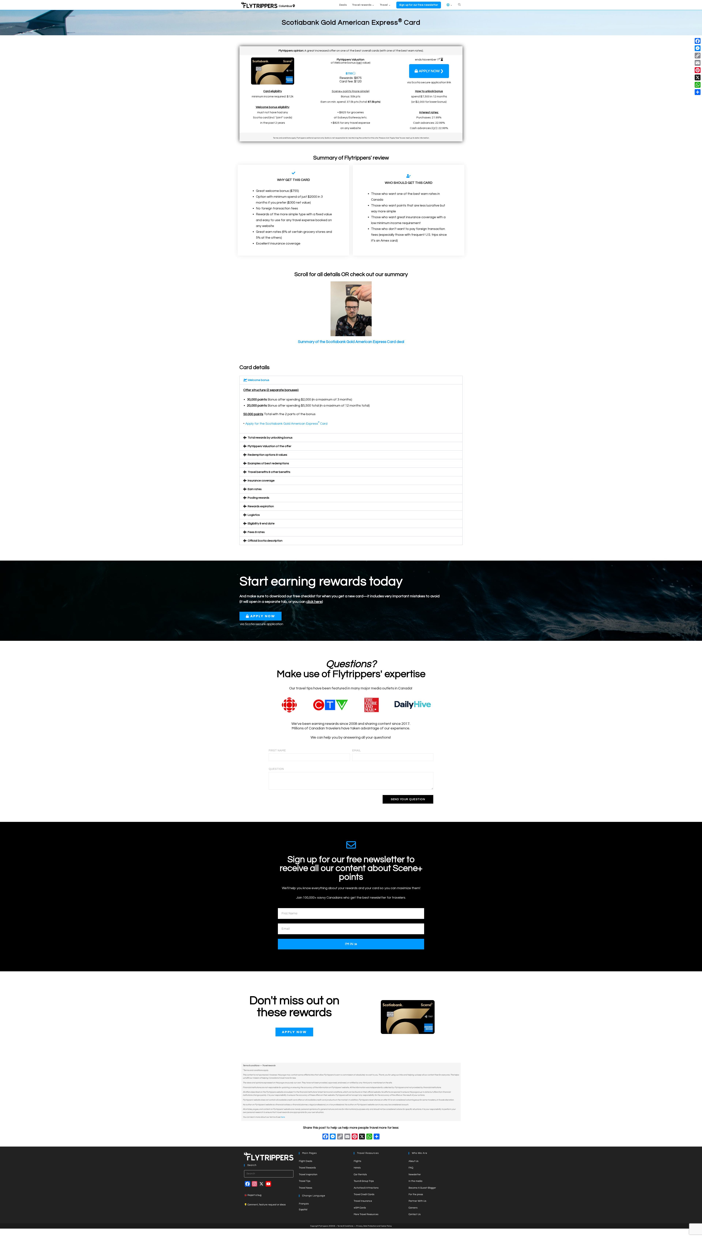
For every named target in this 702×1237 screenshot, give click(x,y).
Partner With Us (417, 1201)
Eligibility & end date (261, 523)
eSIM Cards (360, 1207)
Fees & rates (256, 532)
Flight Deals (305, 1161)
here (283, 1117)
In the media (415, 1181)
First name (277, 750)
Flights (357, 1161)
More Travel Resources (366, 1214)
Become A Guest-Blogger (422, 1188)
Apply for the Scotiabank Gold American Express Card (286, 423)
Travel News (305, 1188)
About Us (413, 1161)
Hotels (357, 1167)
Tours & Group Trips (364, 1181)
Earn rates (255, 489)
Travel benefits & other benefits (269, 471)
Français (304, 1203)
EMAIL (356, 750)
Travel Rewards (307, 1167)
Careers (413, 1207)
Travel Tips (304, 1181)
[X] (362, 1137)
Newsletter (415, 1174)
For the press (416, 1194)
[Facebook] (325, 1137)
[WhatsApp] (697, 84)
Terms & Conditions (345, 1226)
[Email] (697, 63)
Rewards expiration (261, 506)
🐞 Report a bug (252, 1195)
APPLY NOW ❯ (431, 71)
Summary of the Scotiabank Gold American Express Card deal (351, 342)
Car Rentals (360, 1174)
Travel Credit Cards (364, 1194)
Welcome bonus (258, 380)
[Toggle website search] (459, 5)
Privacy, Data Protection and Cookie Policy (374, 1226)
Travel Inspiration (308, 1174)
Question (276, 769)
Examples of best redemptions (268, 463)
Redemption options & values (267, 454)
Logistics (254, 514)
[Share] (697, 92)
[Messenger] (697, 48)
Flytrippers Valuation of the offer (269, 446)
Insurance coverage (261, 480)
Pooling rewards (258, 497)
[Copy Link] (340, 1137)
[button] (351, 380)
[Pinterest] (697, 70)
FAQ (411, 1167)
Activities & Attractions (366, 1188)
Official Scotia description (265, 540)
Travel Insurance (363, 1201)
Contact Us (414, 1214)
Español (303, 1209)
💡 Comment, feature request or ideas (265, 1204)
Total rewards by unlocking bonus (270, 437)
